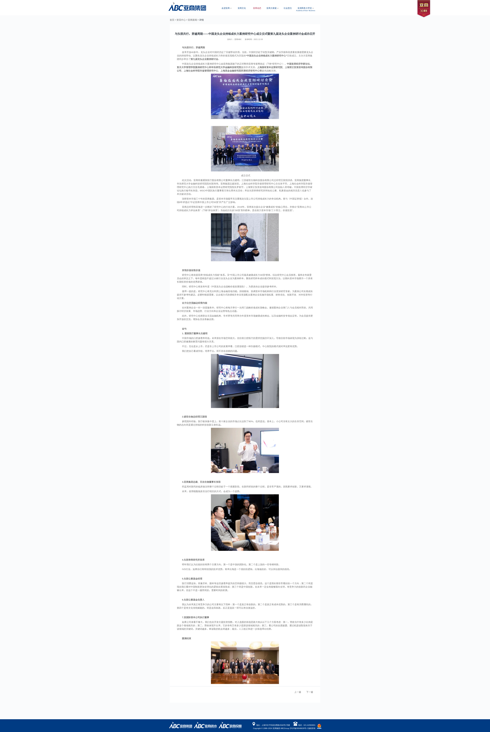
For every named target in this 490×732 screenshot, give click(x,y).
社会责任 (288, 8)
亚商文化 (242, 8)
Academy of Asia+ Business (305, 10)
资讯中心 (181, 20)
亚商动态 (257, 8)
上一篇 (297, 692)
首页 (172, 20)
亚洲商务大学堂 (305, 8)
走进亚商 (226, 8)
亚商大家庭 (271, 8)
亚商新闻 (192, 20)
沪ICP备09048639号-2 (299, 728)
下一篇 (309, 692)
